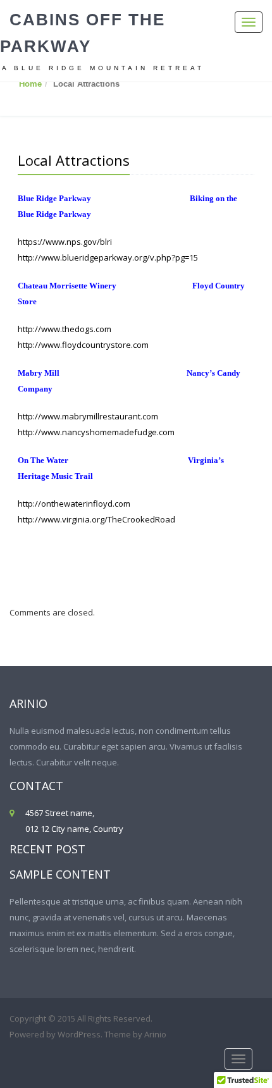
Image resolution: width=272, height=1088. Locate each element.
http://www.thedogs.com (65, 329)
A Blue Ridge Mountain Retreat (103, 68)
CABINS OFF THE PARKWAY (82, 33)
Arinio (155, 1034)
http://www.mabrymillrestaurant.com (88, 416)
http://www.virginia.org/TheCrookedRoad (96, 519)
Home (30, 84)
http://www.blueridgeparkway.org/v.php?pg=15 (108, 257)
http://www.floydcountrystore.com (83, 344)
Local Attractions (74, 160)
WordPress (79, 1034)
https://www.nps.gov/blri (66, 241)
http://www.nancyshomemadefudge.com (96, 432)
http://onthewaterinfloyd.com (74, 503)
